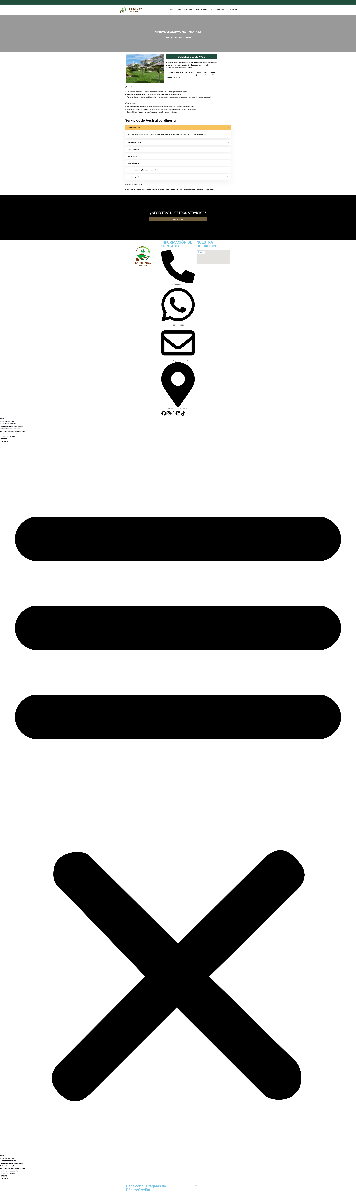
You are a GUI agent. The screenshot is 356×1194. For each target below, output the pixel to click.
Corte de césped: (133, 127)
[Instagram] (168, 413)
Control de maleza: (134, 149)
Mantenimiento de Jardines (9, 434)
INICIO (172, 10)
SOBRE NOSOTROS (185, 10)
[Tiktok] (183, 413)
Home (167, 37)
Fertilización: (132, 156)
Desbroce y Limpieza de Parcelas (11, 426)
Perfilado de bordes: (134, 142)
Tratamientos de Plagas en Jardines (12, 431)
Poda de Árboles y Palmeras (10, 429)
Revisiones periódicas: (135, 177)
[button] (178, 799)
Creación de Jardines (7, 436)
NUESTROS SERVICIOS (204, 10)
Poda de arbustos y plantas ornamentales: (142, 170)
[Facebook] (163, 413)
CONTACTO (232, 10)
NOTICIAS (221, 10)
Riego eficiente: (133, 163)
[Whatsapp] (173, 413)
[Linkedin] (178, 413)
